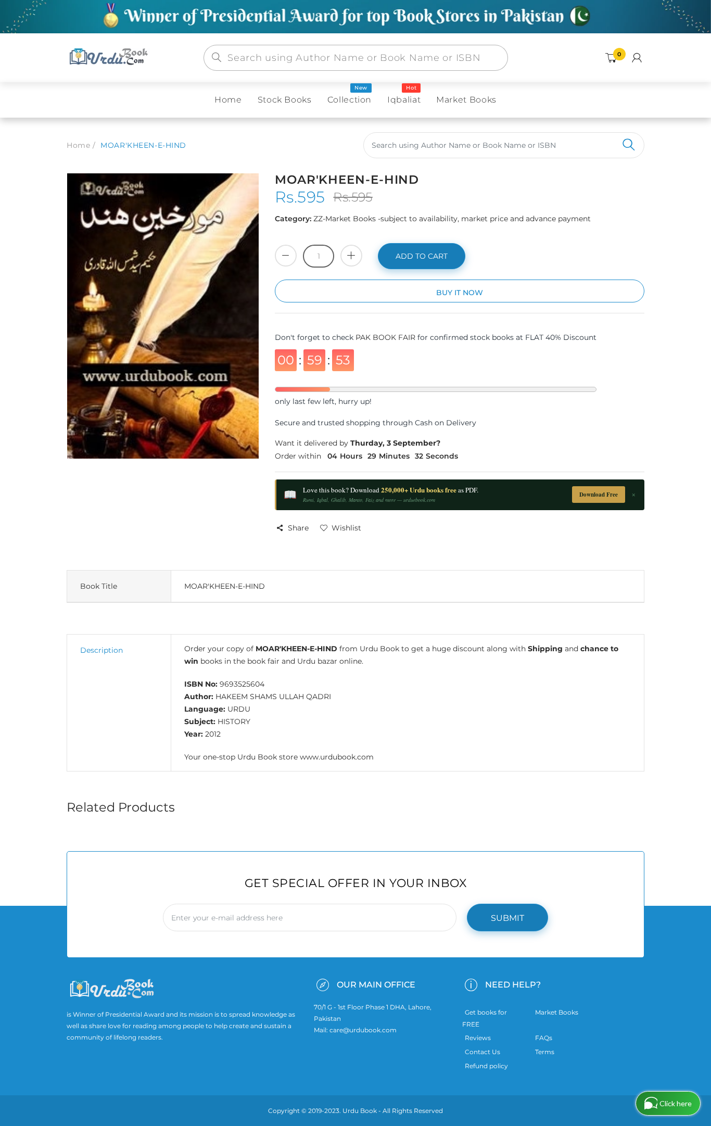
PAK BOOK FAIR (386, 337)
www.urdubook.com (337, 757)
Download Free (598, 494)
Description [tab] (101, 650)
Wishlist (346, 528)
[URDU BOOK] (110, 57)
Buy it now (459, 292)
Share (298, 528)
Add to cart (422, 256)
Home (78, 145)
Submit (507, 918)
